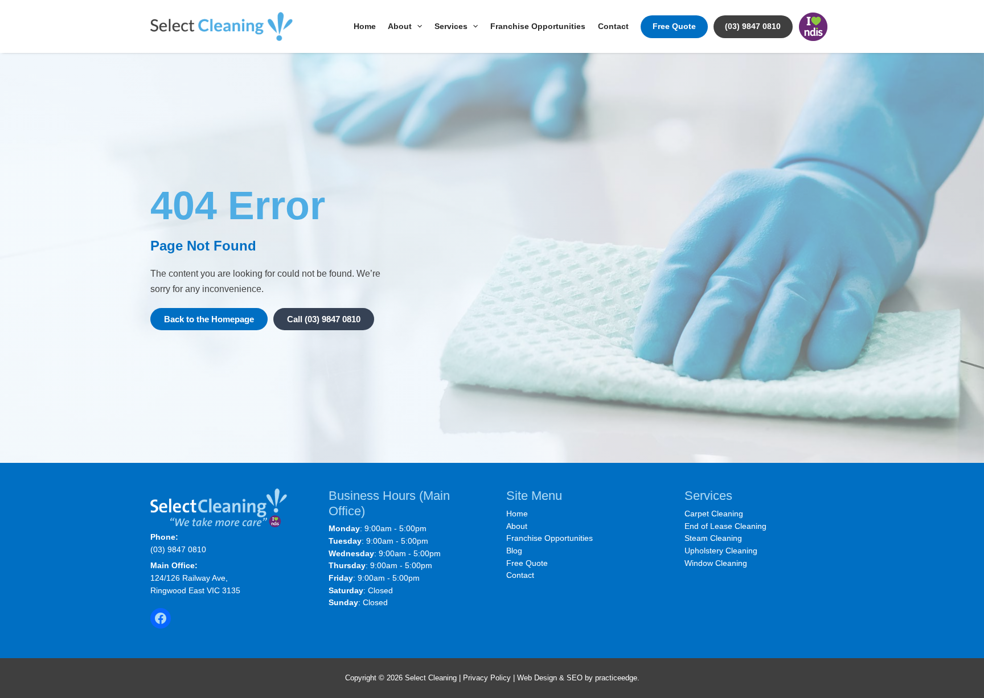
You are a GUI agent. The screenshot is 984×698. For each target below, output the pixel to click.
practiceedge (616, 678)
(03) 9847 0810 (753, 26)
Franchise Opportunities (537, 26)
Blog (514, 550)
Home (365, 26)
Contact (613, 26)
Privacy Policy (487, 678)
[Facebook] (160, 618)
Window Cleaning (715, 563)
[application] (417, 26)
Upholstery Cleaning (720, 550)
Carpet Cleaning (713, 513)
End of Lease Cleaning (725, 526)
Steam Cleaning (713, 538)
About (400, 26)
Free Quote (674, 26)
